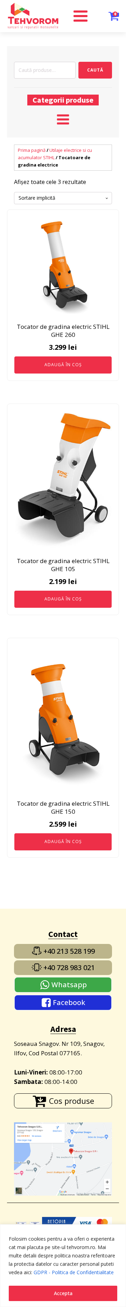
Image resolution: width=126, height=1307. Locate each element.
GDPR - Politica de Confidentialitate (74, 1272)
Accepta (63, 1293)
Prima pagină (32, 150)
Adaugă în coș (63, 365)
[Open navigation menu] (63, 120)
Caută (95, 70)
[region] (63, 1265)
